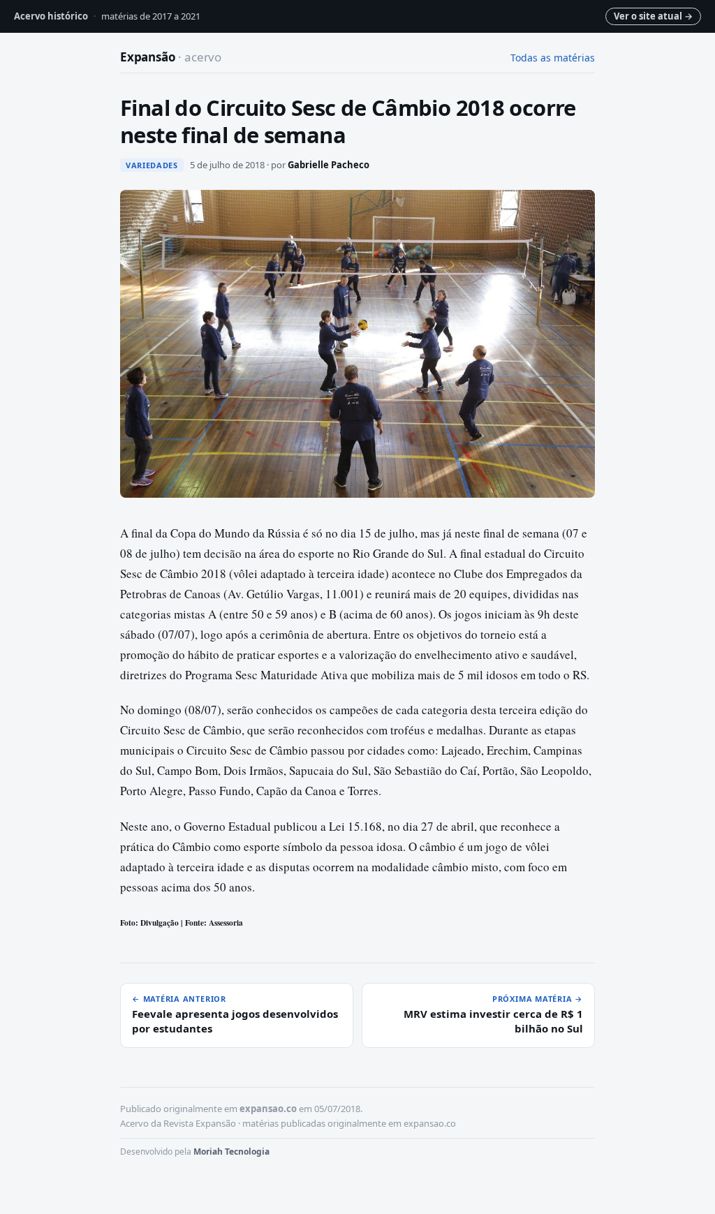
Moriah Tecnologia (231, 1151)
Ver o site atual (653, 16)
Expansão (170, 57)
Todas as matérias (552, 57)
